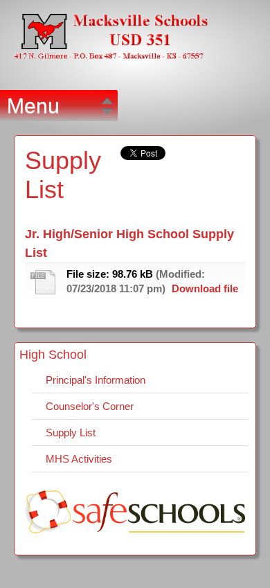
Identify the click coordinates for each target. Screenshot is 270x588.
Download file (205, 288)
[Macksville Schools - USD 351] (111, 48)
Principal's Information (95, 380)
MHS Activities (79, 459)
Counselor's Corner (90, 406)
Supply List (71, 432)
